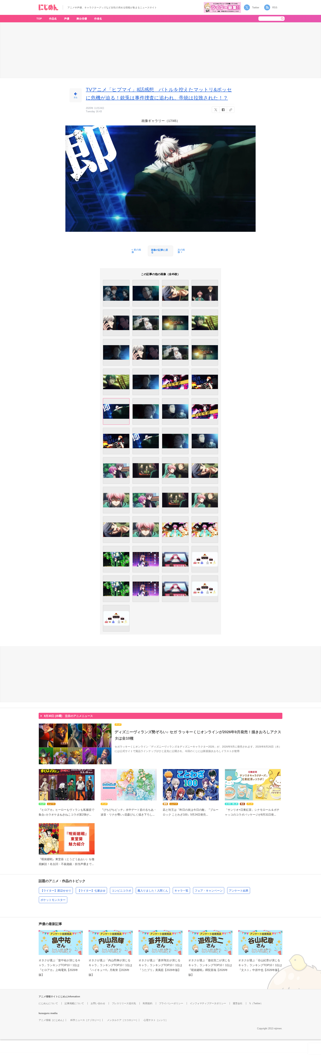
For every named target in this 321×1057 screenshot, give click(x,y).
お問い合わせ (98, 1003)
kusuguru (44, 1013)
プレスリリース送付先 (124, 1003)
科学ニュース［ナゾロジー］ (86, 1020)
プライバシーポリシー (171, 1003)
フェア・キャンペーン (209, 890)
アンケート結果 (238, 890)
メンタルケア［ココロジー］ (122, 1020)
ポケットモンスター (53, 899)
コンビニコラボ (121, 890)
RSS (274, 7)
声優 (66, 18)
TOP (39, 18)
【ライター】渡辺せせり (55, 890)
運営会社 (237, 1003)
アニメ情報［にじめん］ (52, 1020)
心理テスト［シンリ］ (156, 1020)
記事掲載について (74, 1003)
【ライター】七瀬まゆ (91, 890)
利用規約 (147, 1003)
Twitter (255, 7)
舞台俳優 (82, 18)
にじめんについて (48, 1003)
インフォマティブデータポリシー (208, 1003)
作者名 (98, 18)
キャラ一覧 (181, 890)
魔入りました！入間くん (152, 890)
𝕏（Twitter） (256, 1003)
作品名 (53, 18)
